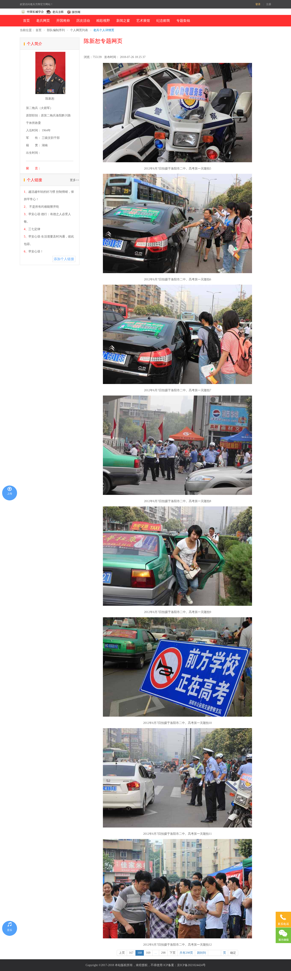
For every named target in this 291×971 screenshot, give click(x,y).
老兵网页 (43, 20)
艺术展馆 (143, 20)
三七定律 (34, 229)
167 (131, 952)
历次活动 (83, 20)
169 (148, 952)
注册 (268, 4)
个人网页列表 (79, 30)
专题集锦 (183, 20)
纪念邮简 (163, 20)
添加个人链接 (64, 259)
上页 (122, 952)
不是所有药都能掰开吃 (43, 206)
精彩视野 (103, 20)
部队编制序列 (56, 30)
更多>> (74, 180)
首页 (26, 20)
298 (163, 952)
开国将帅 (63, 20)
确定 (233, 952)
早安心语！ (35, 251)
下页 (173, 952)
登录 (258, 4)
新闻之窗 (123, 20)
